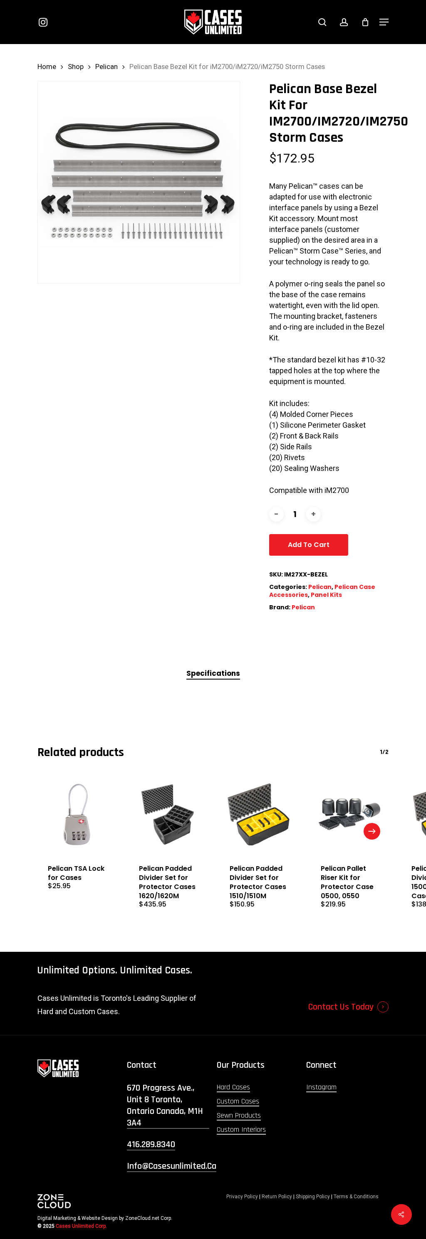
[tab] (213, 673)
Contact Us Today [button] (341, 1007)
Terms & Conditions (356, 1197)
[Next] (372, 831)
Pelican (106, 67)
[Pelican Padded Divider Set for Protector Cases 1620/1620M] (168, 814)
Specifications (213, 673)
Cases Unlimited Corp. (81, 1226)
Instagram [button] (321, 1087)
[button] (384, 22)
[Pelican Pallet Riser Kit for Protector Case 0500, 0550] (349, 814)
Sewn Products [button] (239, 1115)
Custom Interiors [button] (241, 1129)
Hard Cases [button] (233, 1087)
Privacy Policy (242, 1197)
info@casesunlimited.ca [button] (171, 1166)
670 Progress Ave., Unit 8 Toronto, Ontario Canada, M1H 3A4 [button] (165, 1105)
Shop (76, 67)
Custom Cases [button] (238, 1101)
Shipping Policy (313, 1197)
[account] (344, 22)
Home (46, 67)
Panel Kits (326, 595)
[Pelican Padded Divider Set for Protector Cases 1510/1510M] (258, 814)
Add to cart (308, 544)
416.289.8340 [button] (151, 1144)
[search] (322, 22)
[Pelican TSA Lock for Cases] (76, 814)
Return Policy (277, 1197)
